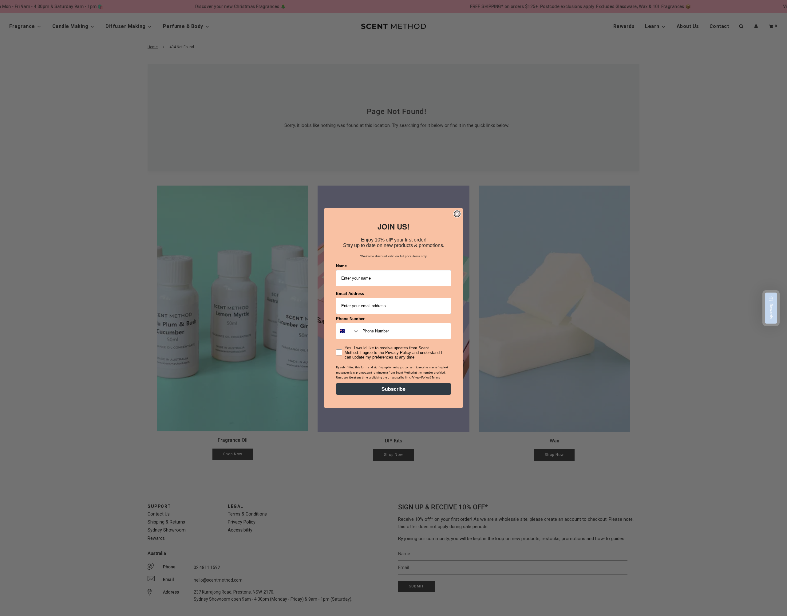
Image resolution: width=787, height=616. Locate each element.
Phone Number (350, 318)
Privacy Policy (420, 377)
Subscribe (393, 388)
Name (341, 266)
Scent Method (405, 372)
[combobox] (347, 331)
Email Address (350, 293)
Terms (435, 377)
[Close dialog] (457, 214)
